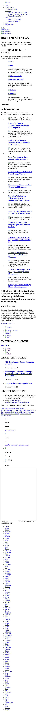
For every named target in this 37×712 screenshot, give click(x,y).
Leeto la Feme (12, 9)
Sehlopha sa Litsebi (15, 80)
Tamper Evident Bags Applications (18, 383)
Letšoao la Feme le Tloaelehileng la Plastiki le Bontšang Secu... (18, 125)
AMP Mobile (20, 408)
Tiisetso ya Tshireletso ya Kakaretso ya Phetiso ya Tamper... (18, 255)
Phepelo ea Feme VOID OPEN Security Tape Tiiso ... (20, 173)
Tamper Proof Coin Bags (11, 414)
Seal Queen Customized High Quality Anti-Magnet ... (19, 286)
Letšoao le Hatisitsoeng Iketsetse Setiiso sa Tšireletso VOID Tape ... (19, 142)
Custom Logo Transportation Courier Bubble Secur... (19, 186)
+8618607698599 (10, 430)
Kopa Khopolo (5, 345)
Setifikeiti (12, 94)
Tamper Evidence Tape (15, 16)
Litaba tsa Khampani (14, 19)
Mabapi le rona (9, 7)
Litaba (6, 18)
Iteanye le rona (9, 24)
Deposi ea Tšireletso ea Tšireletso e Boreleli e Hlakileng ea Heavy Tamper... (19, 198)
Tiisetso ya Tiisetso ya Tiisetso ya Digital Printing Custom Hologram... (19, 272)
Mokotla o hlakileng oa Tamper (17, 12)
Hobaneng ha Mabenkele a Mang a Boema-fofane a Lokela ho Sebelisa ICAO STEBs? (18, 374)
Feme (10, 65)
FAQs (6, 23)
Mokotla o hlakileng (21, 410)
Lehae (6, 5)
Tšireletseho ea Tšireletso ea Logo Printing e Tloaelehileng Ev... (19, 240)
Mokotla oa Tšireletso (7, 410)
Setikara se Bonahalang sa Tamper (18, 14)
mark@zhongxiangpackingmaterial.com (16, 445)
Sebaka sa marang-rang (8, 408)
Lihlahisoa (8, 11)
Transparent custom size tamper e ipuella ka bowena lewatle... (19, 224)
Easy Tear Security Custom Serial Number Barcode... (19, 158)
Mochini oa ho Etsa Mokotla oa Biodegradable (18, 411)
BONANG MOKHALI (8, 324)
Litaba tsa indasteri (14, 21)
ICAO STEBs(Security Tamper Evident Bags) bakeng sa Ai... (20, 212)
